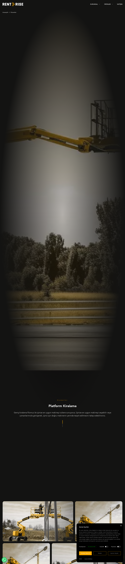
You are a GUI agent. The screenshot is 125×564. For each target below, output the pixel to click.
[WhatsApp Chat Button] (4, 559)
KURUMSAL (94, 4)
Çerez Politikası (88, 559)
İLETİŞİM (119, 4)
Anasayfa (5, 12)
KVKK (80, 559)
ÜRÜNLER (107, 4)
